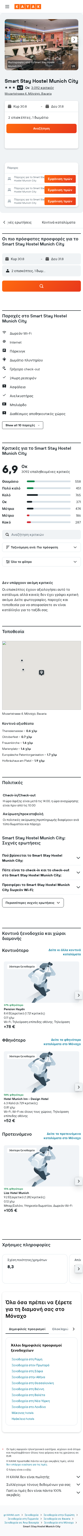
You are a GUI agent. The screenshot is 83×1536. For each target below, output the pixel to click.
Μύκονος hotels (22, 1413)
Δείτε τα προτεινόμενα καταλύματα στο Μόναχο (62, 1136)
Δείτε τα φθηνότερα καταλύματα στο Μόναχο (62, 1042)
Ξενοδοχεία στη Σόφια (27, 1371)
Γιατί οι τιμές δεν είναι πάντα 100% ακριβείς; (33, 1492)
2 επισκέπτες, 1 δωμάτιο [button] (28, 117)
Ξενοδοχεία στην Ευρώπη (59, 1514)
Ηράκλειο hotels (23, 1419)
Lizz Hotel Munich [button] (16, 1193)
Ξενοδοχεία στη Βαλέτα (28, 1395)
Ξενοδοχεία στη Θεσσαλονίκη (33, 1383)
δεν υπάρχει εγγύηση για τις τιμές (26, 1464)
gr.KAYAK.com (12, 1514)
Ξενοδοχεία (32, 1514)
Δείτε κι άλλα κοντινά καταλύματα (65, 952)
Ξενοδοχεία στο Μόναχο (59, 1522)
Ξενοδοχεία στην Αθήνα (28, 1377)
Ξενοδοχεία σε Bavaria (57, 1518)
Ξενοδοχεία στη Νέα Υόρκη (31, 1401)
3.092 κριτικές (42, 88)
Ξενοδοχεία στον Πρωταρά (30, 1365)
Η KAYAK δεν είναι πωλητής (28, 1477)
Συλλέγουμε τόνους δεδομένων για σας (38, 1484)
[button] (7, 6)
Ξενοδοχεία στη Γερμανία (23, 1518)
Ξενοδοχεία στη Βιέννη (28, 1389)
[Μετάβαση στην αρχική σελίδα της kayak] (27, 6)
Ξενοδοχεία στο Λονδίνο (29, 1407)
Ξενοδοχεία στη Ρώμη (27, 1359)
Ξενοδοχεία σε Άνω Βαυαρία (21, 1522)
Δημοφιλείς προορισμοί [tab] (27, 1329)
